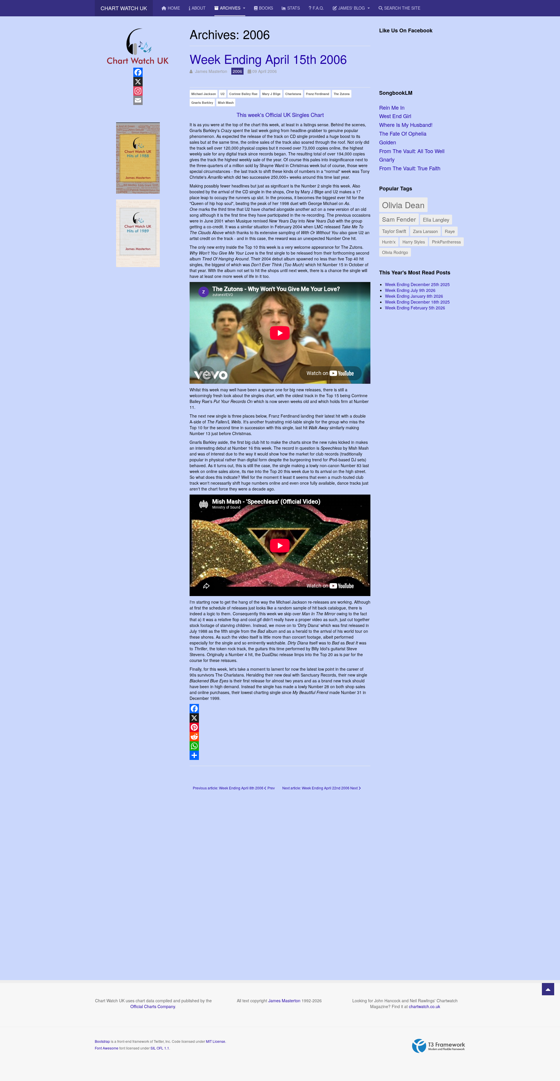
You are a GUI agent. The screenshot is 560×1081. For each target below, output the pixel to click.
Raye (450, 231)
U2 (222, 94)
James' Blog (352, 8)
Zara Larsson (425, 231)
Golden (387, 142)
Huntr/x (389, 242)
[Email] (138, 100)
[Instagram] (138, 91)
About (199, 8)
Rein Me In (392, 107)
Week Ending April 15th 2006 (268, 58)
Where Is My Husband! (406, 124)
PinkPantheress (446, 242)
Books (266, 8)
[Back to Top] (548, 989)
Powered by (438, 1046)
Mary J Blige (271, 94)
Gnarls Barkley (202, 102)
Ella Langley (436, 219)
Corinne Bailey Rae (243, 94)
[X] (280, 718)
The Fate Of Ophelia (402, 133)
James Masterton (284, 1000)
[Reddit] (280, 736)
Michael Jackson (203, 94)
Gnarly (387, 159)
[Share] (280, 755)
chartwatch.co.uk (424, 1006)
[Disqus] (280, 877)
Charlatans (293, 94)
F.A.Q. (318, 8)
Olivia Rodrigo (395, 252)
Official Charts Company (152, 1006)
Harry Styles (413, 242)
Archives (231, 8)
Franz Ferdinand (317, 94)
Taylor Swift (394, 230)
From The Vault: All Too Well (411, 151)
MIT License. (216, 1041)
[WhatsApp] (280, 746)
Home (174, 8)
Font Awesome (106, 1047)
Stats (293, 8)
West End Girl (395, 116)
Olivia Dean (403, 205)
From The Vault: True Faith (409, 168)
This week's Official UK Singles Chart (280, 114)
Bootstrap (102, 1041)
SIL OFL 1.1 (159, 1047)
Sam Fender (399, 219)
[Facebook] (280, 708)
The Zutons (342, 94)
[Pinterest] (280, 727)
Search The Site (402, 8)
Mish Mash (226, 102)
